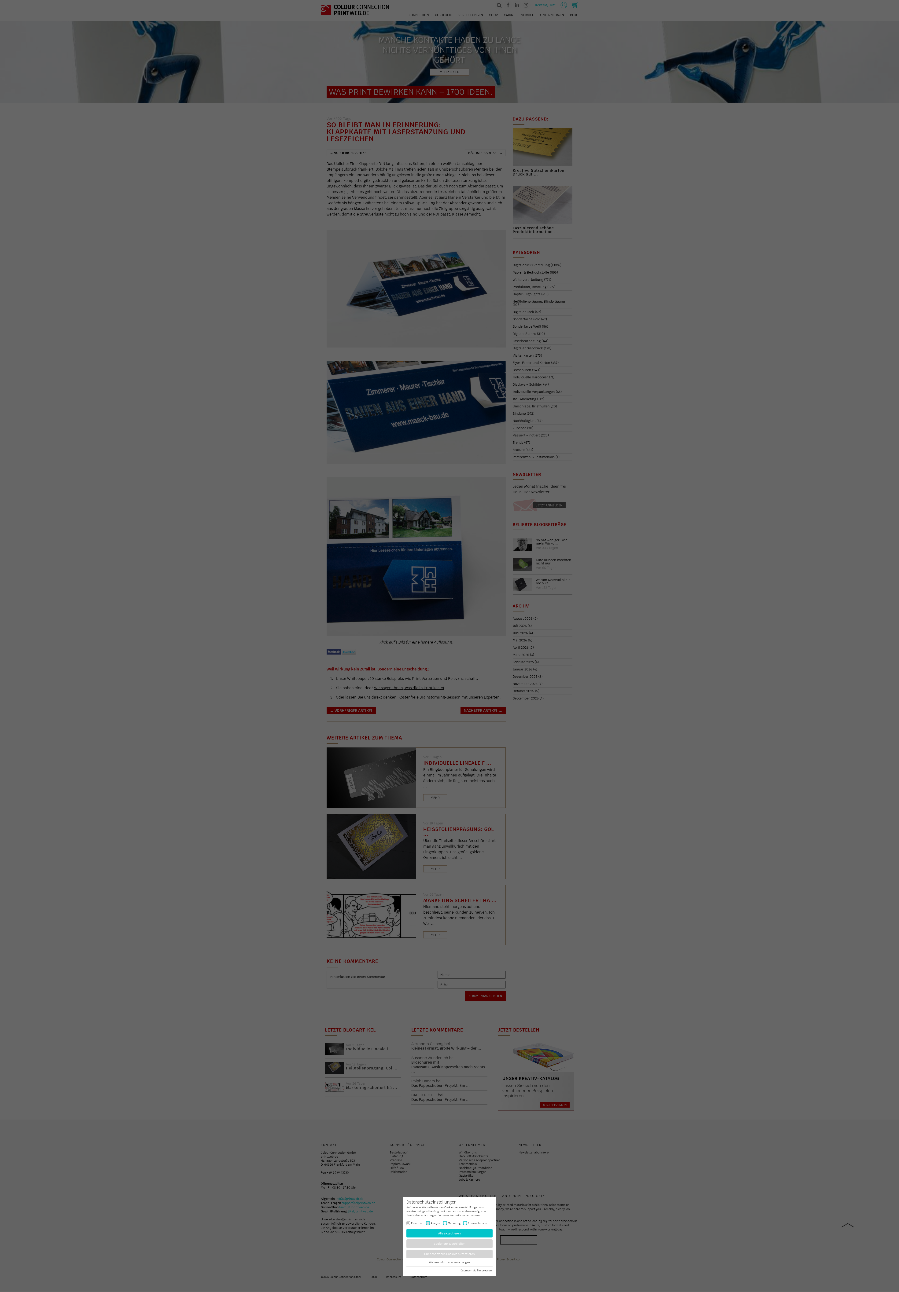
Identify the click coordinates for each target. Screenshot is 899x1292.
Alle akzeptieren (449, 1233)
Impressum (485, 1270)
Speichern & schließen (450, 1244)
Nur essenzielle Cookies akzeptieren (449, 1254)
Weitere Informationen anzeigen (449, 1262)
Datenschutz (468, 1270)
